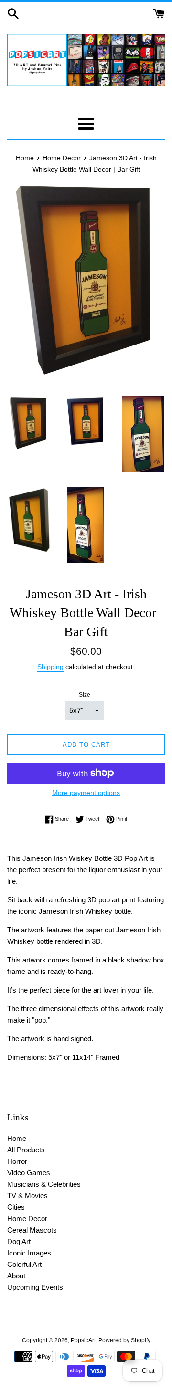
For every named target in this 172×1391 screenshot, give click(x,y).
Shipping (50, 666)
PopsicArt (83, 1340)
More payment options (86, 792)
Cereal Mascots (32, 1230)
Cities (16, 1207)
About (16, 1276)
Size (84, 694)
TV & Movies (27, 1196)
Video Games (28, 1173)
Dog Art (19, 1241)
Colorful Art (24, 1264)
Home (16, 1138)
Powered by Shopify (124, 1340)
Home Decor (27, 1218)
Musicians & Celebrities (44, 1184)
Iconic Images (29, 1253)
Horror (17, 1161)
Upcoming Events (35, 1287)
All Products (26, 1150)
